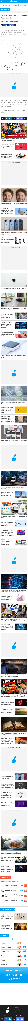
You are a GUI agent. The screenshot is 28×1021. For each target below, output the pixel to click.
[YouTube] (21, 975)
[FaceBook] (18, 975)
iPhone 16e (4, 964)
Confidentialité (18, 1015)
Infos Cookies (18, 1017)
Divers (7, 12)
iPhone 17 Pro (5, 951)
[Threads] (16, 975)
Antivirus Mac (23, 5)
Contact (17, 1007)
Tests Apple (15, 5)
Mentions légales (19, 1013)
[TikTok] (9, 978)
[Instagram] (12, 978)
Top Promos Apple (6, 5)
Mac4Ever (3, 12)
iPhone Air (4, 960)
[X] (9, 975)
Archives (4, 1015)
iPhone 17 (3, 956)
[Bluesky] (15, 978)
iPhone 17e (4, 943)
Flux (3, 1017)
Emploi (16, 1011)
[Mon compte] (26, 1)
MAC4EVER (14, 1)
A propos (17, 1009)
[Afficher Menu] (1, 1)
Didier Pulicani (5, 21)
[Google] (13, 975)
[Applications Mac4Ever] (7, 975)
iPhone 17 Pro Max (6, 947)
